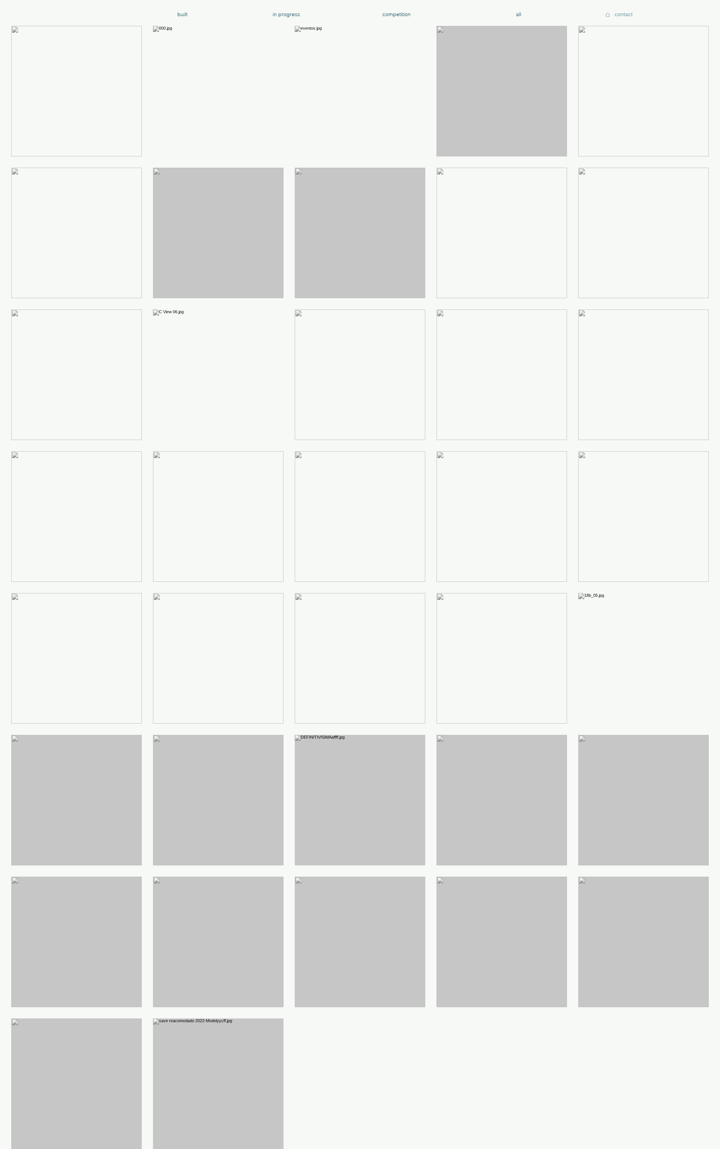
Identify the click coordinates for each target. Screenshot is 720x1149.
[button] (623, 14)
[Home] (607, 14)
